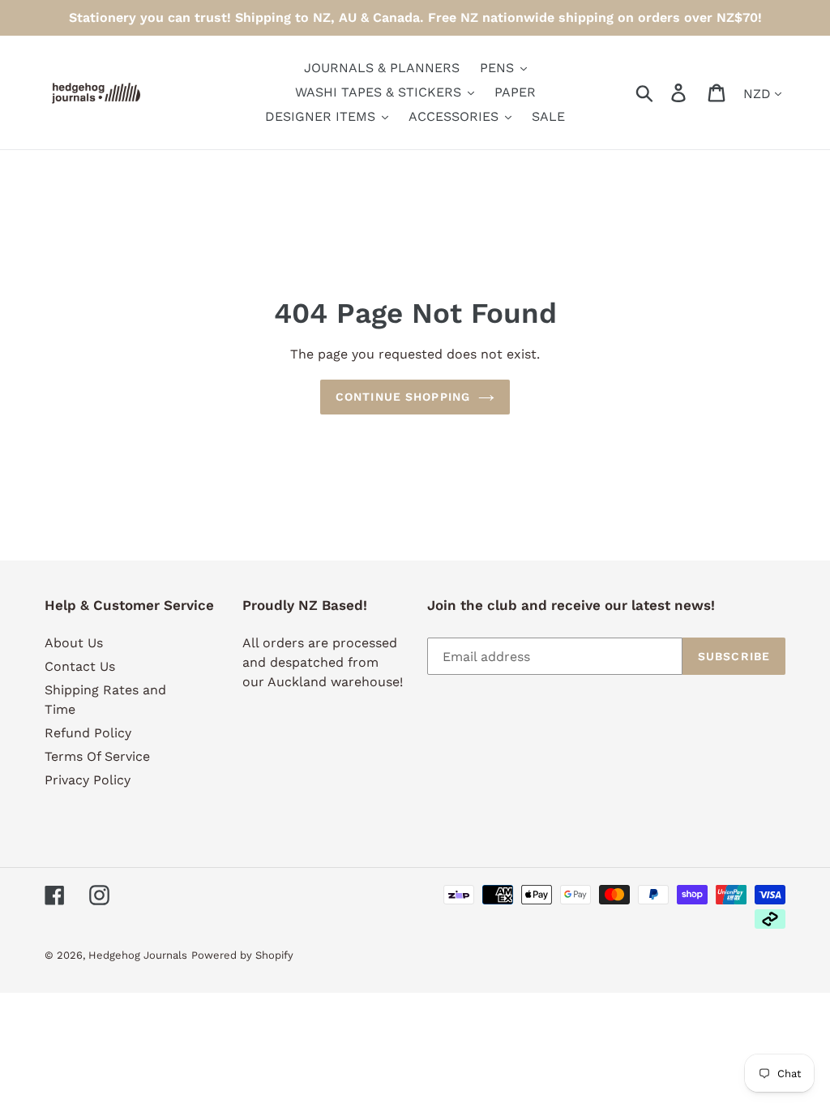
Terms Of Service (97, 756)
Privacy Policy (87, 780)
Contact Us (80, 666)
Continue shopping (403, 396)
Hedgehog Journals (137, 955)
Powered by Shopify (242, 955)
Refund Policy (88, 733)
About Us (74, 643)
